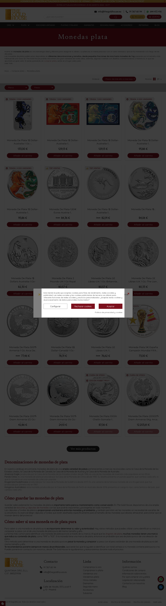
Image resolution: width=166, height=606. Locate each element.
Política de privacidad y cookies (108, 312)
